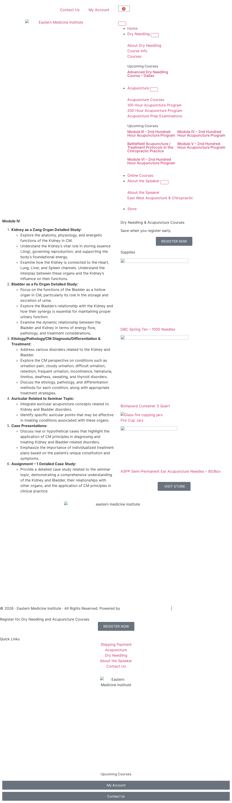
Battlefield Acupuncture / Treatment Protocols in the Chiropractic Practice (150, 147)
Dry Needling (18, 726)
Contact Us (70, 9)
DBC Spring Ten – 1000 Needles (148, 329)
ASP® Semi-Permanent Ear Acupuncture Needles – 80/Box (171, 471)
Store (11, 763)
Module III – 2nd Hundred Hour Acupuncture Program (151, 133)
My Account (99, 9)
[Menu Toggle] (122, 24)
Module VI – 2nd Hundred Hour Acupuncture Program (151, 161)
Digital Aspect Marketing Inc (145, 608)
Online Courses (20, 744)
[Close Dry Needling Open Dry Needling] (155, 35)
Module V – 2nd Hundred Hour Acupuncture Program (201, 145)
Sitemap (180, 608)
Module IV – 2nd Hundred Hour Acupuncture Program (201, 133)
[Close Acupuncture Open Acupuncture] (154, 89)
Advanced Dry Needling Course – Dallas (147, 74)
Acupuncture (18, 735)
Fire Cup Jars (132, 420)
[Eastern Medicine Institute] (59, 54)
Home (12, 717)
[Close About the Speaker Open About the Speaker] (164, 182)
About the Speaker (23, 753)
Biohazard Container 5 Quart (145, 406)
